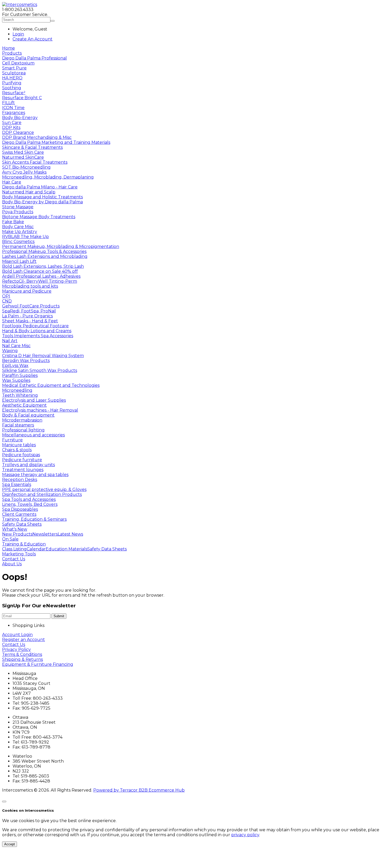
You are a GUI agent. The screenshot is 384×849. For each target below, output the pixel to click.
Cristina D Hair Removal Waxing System (43, 355)
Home (8, 48)
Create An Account (33, 39)
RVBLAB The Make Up (25, 236)
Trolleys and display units (28, 464)
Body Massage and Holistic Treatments (42, 196)
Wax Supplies (16, 380)
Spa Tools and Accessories (29, 499)
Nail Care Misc (16, 345)
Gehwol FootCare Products (31, 306)
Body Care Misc (18, 226)
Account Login (17, 634)
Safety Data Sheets (22, 524)
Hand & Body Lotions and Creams (36, 330)
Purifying (11, 82)
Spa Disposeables (20, 509)
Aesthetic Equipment (24, 405)
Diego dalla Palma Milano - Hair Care (40, 187)
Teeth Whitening (20, 395)
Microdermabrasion (22, 420)
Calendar (36, 549)
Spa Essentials (16, 484)
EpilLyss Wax (15, 365)
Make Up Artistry (19, 231)
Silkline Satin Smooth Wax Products (39, 370)
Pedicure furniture (22, 459)
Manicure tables (19, 444)
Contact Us (13, 558)
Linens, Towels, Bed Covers (29, 504)
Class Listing (14, 549)
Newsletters (45, 534)
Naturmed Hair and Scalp (28, 191)
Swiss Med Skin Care (23, 152)
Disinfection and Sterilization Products (42, 494)
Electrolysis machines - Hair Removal (40, 410)
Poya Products (17, 211)
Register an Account (23, 639)
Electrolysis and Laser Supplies (34, 400)
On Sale (10, 539)
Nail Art (10, 340)
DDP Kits (11, 127)
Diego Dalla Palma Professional (34, 58)
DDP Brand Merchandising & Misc (37, 137)
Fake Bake (13, 221)
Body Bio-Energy (20, 117)
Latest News (70, 534)
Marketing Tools (19, 553)
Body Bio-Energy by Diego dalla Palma (42, 201)
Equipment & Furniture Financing (37, 664)
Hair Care (11, 182)
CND (7, 301)
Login (18, 34)
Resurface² (13, 92)
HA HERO (12, 77)
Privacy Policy (16, 649)
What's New (14, 529)
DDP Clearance (18, 132)
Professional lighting (23, 430)
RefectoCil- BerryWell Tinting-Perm (39, 281)
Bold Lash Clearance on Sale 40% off (40, 271)
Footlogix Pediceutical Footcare (35, 325)
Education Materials (66, 549)
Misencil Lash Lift (19, 261)
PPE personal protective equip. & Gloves (44, 489)
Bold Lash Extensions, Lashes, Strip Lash (43, 266)
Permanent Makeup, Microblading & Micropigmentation (60, 246)
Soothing (11, 87)
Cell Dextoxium (18, 63)
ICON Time (13, 107)
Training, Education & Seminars (34, 519)
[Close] (4, 801)
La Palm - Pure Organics (27, 315)
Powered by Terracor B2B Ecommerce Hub (139, 790)
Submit (59, 616)
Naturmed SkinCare (23, 157)
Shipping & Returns (22, 659)
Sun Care (11, 122)
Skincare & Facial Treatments (32, 147)
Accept (9, 844)
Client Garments (19, 514)
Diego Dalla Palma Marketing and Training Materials (56, 142)
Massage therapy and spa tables (35, 474)
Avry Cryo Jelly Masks (24, 172)
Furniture (12, 439)
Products (12, 53)
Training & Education (24, 544)
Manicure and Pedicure (26, 291)
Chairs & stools (17, 449)
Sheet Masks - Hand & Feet (30, 320)
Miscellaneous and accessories (33, 434)
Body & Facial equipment (28, 415)
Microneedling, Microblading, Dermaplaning (48, 177)
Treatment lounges (22, 469)
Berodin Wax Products (26, 360)
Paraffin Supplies (20, 375)
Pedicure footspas (21, 454)
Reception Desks (19, 479)
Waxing (10, 350)
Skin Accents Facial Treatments (34, 162)
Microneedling (17, 390)
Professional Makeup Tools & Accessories (44, 251)
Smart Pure (14, 68)
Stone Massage (17, 206)
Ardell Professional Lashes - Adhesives (41, 276)
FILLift (8, 102)
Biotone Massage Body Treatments (38, 216)
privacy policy (245, 834)
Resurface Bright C (22, 97)
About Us (12, 563)
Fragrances (13, 112)
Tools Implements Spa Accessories (37, 335)
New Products (17, 534)
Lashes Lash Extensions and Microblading (45, 256)
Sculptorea (14, 72)
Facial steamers (18, 425)
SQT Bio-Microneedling (26, 167)
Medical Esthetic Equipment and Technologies (51, 385)
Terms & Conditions (22, 654)
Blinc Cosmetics (18, 241)
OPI (6, 296)
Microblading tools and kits (30, 286)
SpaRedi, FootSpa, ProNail (29, 310)
